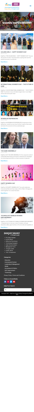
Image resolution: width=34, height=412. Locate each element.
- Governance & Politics (10, 268)
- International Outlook (10, 262)
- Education (7, 260)
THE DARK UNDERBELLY (8, 151)
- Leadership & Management (12, 264)
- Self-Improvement (9, 270)
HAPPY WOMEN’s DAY (8, 183)
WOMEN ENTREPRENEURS (9, 118)
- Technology (7, 272)
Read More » (4, 62)
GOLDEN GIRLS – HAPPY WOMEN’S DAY (13, 52)
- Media (6, 266)
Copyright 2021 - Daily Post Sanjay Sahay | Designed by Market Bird (17, 294)
